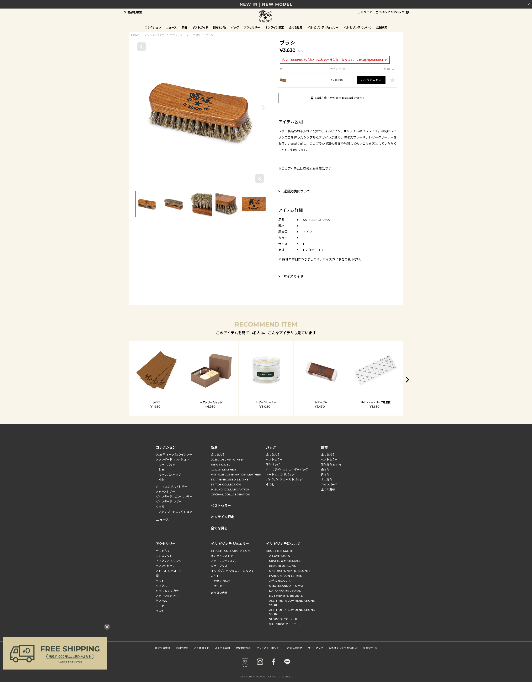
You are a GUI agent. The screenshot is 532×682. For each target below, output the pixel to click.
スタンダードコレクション (172, 459)
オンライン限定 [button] (274, 27)
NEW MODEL (220, 464)
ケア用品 (195, 35)
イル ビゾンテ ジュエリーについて (232, 570)
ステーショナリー (167, 595)
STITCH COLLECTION (226, 484)
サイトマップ (315, 648)
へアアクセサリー (167, 565)
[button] (263, 107)
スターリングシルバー (225, 560)
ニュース (171, 27)
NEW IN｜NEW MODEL (266, 4)
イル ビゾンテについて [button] (357, 27)
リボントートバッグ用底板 (375, 402)
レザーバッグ (167, 464)
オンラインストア (155, 35)
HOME (135, 35)
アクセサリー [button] (252, 27)
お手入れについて (280, 580)
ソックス (161, 585)
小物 (162, 479)
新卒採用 (368, 648)
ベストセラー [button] (221, 505)
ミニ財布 (326, 479)
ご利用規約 (182, 648)
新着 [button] (184, 27)
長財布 (325, 469)
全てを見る (218, 454)
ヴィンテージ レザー (169, 501)
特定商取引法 (243, 648)
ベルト (160, 580)
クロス (156, 402)
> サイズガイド (290, 276)
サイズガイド (332, 259)
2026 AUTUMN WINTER (227, 459)
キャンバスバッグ (170, 474)
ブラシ (209, 35)
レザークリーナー (266, 402)
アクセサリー (177, 35)
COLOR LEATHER (223, 469)
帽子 (158, 575)
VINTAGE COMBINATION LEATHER (236, 474)
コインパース (329, 484)
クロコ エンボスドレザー (171, 486)
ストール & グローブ (168, 570)
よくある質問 (222, 648)
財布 (162, 469)
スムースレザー (165, 491)
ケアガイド (221, 586)
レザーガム (321, 402)
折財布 (325, 474)
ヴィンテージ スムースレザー (174, 496)
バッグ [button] (235, 27)
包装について (222, 581)
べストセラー (329, 459)
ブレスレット (164, 555)
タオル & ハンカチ (167, 590)
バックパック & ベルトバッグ (284, 479)
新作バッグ (273, 464)
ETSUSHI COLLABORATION (230, 550)
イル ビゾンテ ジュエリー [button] (323, 27)
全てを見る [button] (295, 27)
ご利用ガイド (201, 648)
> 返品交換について (294, 191)
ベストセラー (274, 459)
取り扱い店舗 (219, 592)
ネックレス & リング (169, 560)
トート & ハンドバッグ (280, 474)
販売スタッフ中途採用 (341, 648)
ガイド (215, 575)
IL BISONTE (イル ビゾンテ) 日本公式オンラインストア (266, 16)
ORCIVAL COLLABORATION (230, 494)
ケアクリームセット (211, 402)
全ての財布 (328, 489)
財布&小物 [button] (219, 27)
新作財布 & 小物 (331, 464)
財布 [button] (324, 447)
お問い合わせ (294, 648)
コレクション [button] (153, 27)
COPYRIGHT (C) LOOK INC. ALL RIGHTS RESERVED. (266, 676)
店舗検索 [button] (381, 27)
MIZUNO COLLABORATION (230, 489)
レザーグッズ (219, 565)
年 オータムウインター (174, 454)
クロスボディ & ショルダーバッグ (287, 469)
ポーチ (160, 605)
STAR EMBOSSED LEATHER (230, 479)
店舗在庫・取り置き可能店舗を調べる (340, 98)
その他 (270, 484)
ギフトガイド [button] (200, 27)
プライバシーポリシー (268, 648)
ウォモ (160, 506)
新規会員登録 (162, 648)
